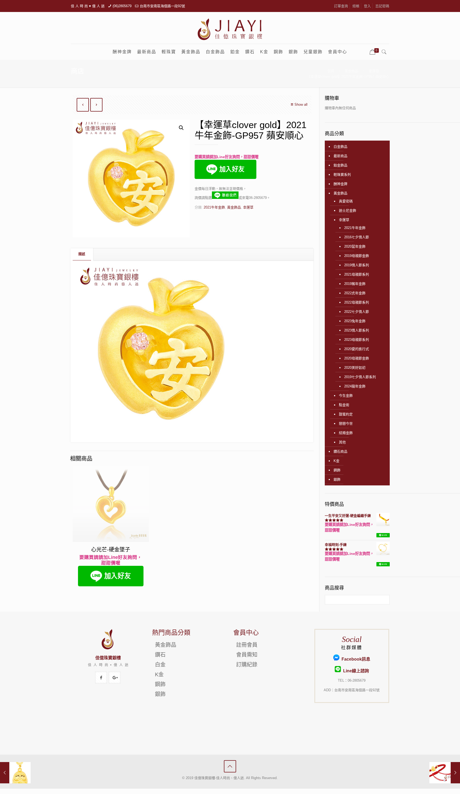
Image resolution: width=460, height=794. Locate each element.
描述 (81, 254)
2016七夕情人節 (356, 237)
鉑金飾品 (340, 165)
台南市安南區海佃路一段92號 (162, 6)
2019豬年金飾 (354, 284)
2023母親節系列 (356, 340)
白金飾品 (340, 147)
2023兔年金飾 (354, 321)
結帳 (355, 6)
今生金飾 (346, 396)
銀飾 (337, 479)
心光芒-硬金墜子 (110, 549)
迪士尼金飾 (347, 210)
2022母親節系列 (356, 302)
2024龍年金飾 (354, 386)
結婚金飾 (346, 433)
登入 (367, 6)
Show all (300, 105)
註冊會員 (246, 645)
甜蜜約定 (346, 414)
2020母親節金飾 (356, 358)
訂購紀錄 (246, 665)
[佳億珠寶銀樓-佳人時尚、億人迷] (230, 29)
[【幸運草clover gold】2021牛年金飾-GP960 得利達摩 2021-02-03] (15, 772)
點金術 (344, 405)
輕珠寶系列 (342, 175)
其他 (342, 442)
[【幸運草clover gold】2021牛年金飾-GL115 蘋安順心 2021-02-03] (444, 772)
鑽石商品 (340, 451)
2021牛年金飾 (214, 207)
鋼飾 (337, 470)
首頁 (330, 71)
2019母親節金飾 (356, 256)
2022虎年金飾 (354, 293)
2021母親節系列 (356, 274)
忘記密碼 (382, 6)
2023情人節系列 (356, 330)
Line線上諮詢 (355, 671)
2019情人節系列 (356, 265)
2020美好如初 (354, 368)
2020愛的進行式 (356, 349)
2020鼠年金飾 (354, 246)
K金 (336, 461)
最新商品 (340, 156)
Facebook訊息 (354, 659)
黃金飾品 (351, 71)
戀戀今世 (346, 423)
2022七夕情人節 (356, 312)
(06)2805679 (122, 6)
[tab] (81, 254)
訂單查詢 (341, 6)
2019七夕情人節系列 (360, 377)
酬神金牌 (340, 184)
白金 (160, 665)
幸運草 (374, 71)
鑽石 (160, 655)
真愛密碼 (346, 201)
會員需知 (246, 655)
